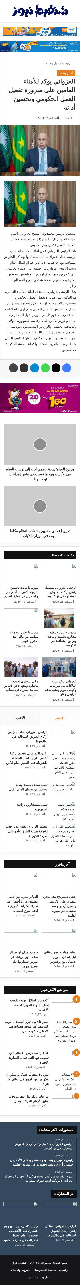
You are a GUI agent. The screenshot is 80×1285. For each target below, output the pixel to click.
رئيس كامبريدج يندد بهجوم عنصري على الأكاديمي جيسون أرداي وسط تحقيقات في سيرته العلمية (59, 906)
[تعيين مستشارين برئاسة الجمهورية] (63, 811)
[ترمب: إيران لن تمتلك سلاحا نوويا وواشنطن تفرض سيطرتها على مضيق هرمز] (21, 938)
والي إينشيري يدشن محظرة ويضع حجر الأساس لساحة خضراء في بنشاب (21, 685)
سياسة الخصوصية (45, 1270)
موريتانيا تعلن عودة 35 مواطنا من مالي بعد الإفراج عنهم (24, 636)
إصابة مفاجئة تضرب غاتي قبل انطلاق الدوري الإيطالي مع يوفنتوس (60, 957)
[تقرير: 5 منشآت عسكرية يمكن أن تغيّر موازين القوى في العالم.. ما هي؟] (64, 1081)
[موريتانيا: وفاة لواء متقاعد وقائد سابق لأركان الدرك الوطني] (64, 1102)
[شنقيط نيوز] (40, 11)
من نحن (33, 1277)
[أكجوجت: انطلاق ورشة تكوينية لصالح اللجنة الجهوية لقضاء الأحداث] (64, 1006)
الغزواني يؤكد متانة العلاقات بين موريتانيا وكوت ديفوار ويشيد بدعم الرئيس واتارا (60, 687)
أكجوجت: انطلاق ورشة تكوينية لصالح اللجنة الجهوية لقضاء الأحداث (29, 1005)
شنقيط (69, 117)
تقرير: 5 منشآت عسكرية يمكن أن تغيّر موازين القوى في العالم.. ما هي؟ (27, 1079)
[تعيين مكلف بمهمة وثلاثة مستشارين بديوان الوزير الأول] (63, 790)
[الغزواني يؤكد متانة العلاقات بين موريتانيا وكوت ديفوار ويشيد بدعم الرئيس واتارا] (59, 667)
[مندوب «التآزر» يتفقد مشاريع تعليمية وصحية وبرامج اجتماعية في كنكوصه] (59, 618)
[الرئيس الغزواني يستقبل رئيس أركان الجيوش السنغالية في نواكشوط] (59, 573)
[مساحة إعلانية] (40, 46)
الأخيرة (20, 717)
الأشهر (60, 717)
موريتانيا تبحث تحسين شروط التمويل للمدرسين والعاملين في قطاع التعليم (21, 592)
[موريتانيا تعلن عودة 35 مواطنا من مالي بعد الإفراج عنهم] (21, 618)
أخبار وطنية (53, 63)
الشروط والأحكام (21, 1270)
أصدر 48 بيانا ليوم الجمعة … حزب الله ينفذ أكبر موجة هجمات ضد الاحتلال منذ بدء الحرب (27, 1026)
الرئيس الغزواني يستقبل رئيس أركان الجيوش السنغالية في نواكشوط (60, 592)
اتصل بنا (46, 1277)
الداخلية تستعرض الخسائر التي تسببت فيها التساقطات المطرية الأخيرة (28, 1057)
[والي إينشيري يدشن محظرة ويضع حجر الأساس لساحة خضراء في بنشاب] (21, 667)
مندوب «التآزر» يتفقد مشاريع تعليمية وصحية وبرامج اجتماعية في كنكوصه (62, 638)
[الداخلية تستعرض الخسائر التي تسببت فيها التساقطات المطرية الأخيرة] (64, 1059)
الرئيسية (67, 63)
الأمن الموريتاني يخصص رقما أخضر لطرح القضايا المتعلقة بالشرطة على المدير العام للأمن (27, 758)
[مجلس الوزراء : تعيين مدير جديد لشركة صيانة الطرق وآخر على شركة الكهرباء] (63, 836)
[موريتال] (40, 31)
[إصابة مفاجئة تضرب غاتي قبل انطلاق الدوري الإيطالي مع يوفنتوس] (59, 938)
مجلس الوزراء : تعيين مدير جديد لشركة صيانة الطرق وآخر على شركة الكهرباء (27, 831)
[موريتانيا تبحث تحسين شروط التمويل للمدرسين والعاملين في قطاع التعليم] (21, 573)
